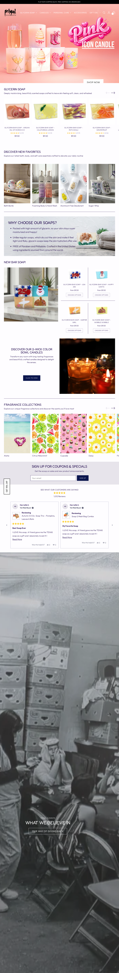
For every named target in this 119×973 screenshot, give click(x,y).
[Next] (100, 12)
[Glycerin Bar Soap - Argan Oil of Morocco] (17, 111)
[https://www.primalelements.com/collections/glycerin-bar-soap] (93, 73)
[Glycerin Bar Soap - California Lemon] (45, 111)
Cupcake (64, 455)
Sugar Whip (94, 205)
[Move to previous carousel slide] (108, 93)
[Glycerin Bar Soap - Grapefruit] (102, 111)
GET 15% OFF (6, 486)
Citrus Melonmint (39, 455)
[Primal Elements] (10, 12)
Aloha (6, 455)
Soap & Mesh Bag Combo (83, 516)
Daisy (91, 455)
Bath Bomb (9, 205)
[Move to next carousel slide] (113, 93)
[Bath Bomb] (17, 183)
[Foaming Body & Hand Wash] (45, 183)
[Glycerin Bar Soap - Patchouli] (73, 111)
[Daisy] (102, 433)
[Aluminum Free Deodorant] (73, 183)
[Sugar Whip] (102, 183)
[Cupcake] (73, 433)
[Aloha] (17, 433)
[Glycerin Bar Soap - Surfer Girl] (74, 310)
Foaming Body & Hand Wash (44, 205)
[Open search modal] (104, 12)
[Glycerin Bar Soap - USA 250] (74, 275)
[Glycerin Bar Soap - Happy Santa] (101, 275)
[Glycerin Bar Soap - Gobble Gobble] (101, 310)
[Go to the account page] (109, 12)
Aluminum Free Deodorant (72, 205)
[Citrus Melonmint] (45, 433)
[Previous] (7, 525)
